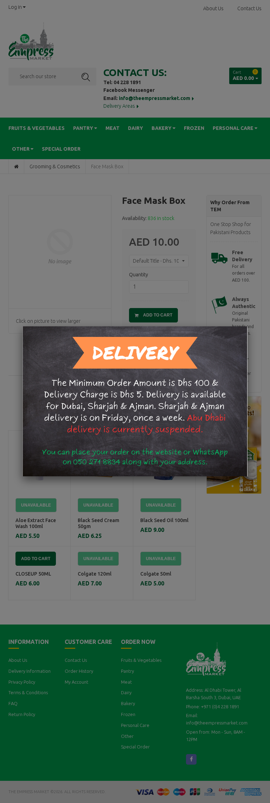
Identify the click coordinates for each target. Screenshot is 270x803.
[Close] (247, 326)
